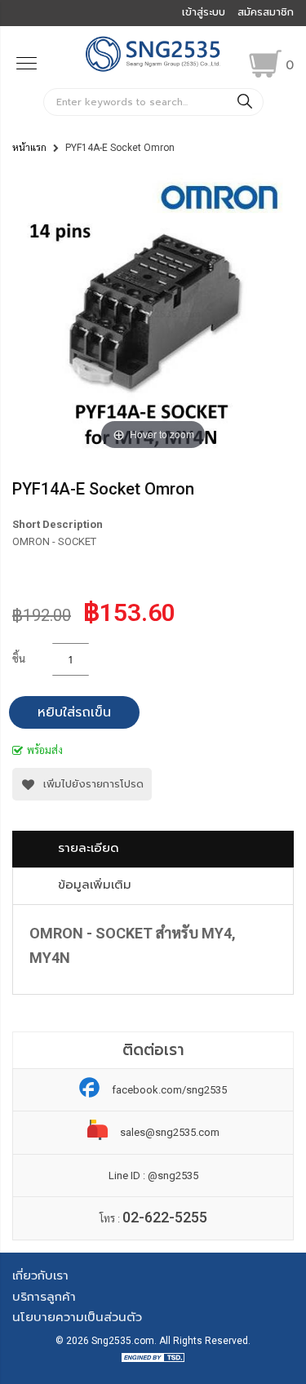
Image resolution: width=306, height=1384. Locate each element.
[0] (265, 63)
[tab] (153, 849)
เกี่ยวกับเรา (40, 1275)
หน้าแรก (29, 147)
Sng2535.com (122, 1340)
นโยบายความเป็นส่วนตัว (77, 1317)
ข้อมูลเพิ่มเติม (94, 885)
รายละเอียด (88, 848)
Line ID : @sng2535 (153, 1175)
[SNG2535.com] (153, 70)
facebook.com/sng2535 (169, 1090)
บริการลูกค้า (44, 1296)
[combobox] (153, 102)
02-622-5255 (164, 1217)
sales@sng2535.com (170, 1132)
